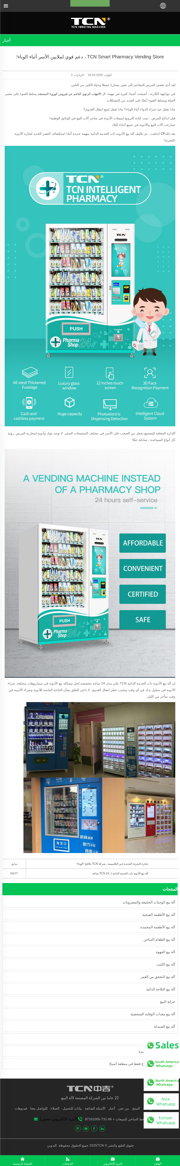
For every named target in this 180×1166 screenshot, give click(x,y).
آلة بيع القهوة (165, 952)
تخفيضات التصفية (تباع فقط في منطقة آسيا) (142, 1064)
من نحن (123, 1108)
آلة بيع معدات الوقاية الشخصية (153, 1014)
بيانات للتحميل (72, 1108)
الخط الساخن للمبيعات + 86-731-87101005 (115, 1119)
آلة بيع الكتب (166, 964)
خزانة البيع (167, 1002)
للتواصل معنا (39, 1108)
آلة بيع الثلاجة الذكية (160, 989)
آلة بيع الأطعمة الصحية (158, 915)
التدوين (52, 1145)
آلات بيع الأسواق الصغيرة (157, 1051)
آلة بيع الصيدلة (164, 1026)
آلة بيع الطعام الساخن (159, 939)
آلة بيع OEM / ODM (160, 1039)
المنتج (136, 1108)
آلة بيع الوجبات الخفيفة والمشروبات (149, 902)
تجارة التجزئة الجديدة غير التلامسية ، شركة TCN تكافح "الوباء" (112, 863)
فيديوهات (21, 1108)
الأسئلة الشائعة (95, 1108)
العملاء (55, 1108)
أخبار (112, 1108)
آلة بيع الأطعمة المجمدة (157, 927)
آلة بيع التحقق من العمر (158, 977)
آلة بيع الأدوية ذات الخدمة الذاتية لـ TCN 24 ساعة (120, 873)
